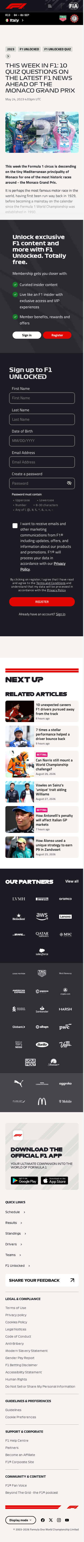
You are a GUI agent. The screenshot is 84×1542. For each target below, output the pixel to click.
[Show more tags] (8, 56)
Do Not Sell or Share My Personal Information (40, 1386)
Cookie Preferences (20, 1417)
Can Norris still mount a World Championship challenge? (54, 764)
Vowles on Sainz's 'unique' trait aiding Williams (51, 789)
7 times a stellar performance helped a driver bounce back (53, 734)
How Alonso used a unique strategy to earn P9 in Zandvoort (54, 845)
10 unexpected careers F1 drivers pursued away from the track (55, 709)
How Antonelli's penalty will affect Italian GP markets (54, 820)
